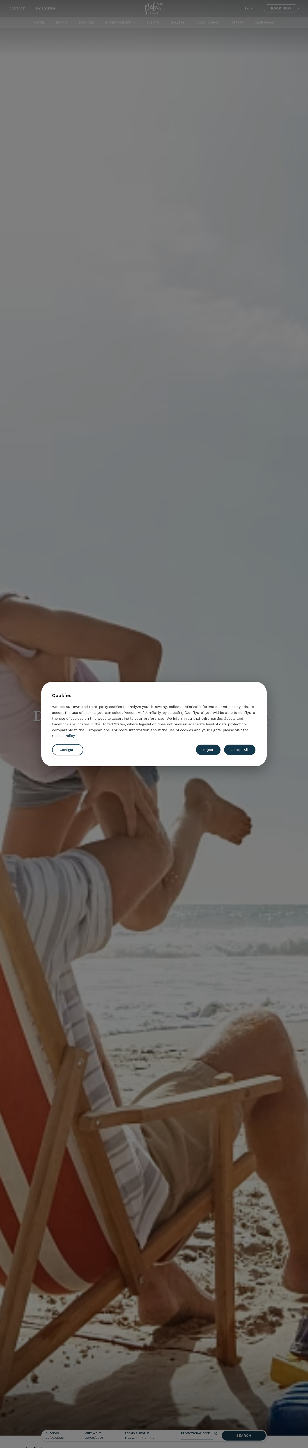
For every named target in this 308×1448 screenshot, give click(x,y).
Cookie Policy (63, 735)
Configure (68, 750)
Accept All (239, 750)
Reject (208, 750)
